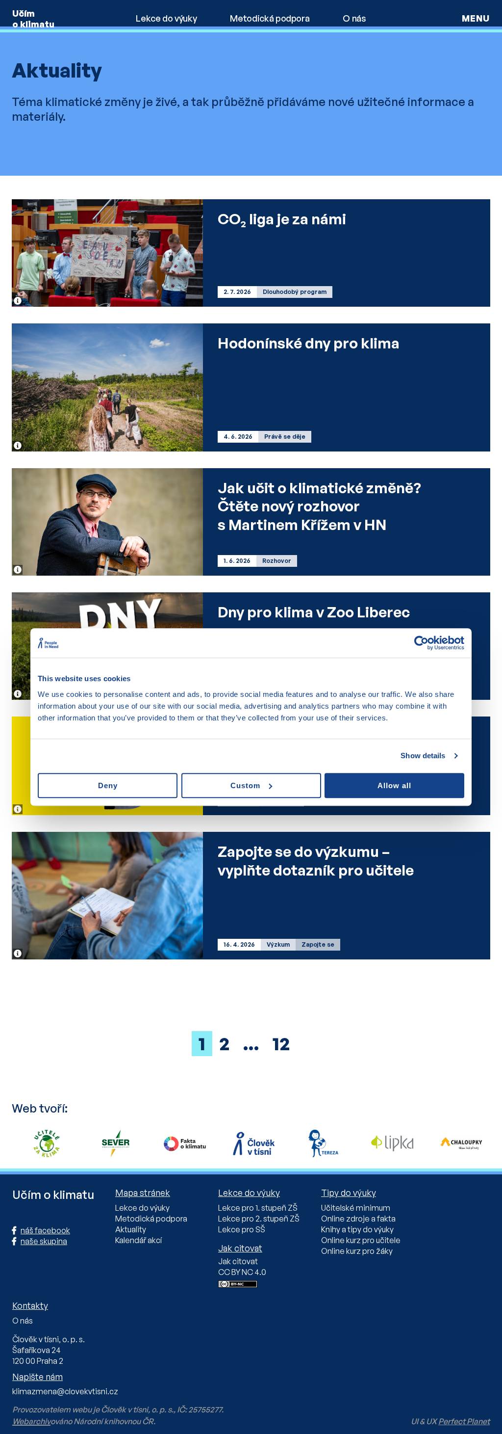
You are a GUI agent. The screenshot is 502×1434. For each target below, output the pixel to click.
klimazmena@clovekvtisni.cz (65, 1391)
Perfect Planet (464, 1421)
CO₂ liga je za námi (282, 219)
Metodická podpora (269, 18)
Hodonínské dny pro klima (309, 343)
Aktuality (130, 1229)
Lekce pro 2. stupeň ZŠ (259, 1218)
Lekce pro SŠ (241, 1229)
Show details (423, 755)
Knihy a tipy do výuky (357, 1229)
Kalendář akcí (138, 1240)
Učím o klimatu (33, 18)
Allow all (394, 785)
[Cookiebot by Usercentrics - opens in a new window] (421, 643)
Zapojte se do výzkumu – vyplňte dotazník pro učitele (316, 860)
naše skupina (44, 1241)
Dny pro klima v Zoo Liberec (314, 612)
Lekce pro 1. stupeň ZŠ (258, 1208)
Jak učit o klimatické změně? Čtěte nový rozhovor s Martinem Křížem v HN (319, 505)
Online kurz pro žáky (357, 1251)
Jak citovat (238, 1261)
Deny (108, 785)
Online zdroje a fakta (358, 1218)
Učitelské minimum (355, 1208)
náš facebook (45, 1230)
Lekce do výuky (166, 18)
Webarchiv (31, 1421)
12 (281, 1044)
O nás (354, 18)
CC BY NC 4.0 (242, 1272)
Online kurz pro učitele (361, 1240)
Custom (245, 785)
